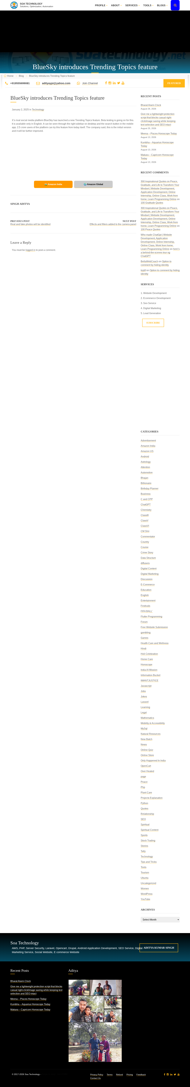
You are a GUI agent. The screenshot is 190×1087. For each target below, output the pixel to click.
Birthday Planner (149, 488)
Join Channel (90, 83)
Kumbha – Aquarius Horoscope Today (30, 1004)
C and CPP (147, 499)
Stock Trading (148, 840)
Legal (144, 712)
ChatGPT (146, 504)
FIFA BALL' (147, 611)
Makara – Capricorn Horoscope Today (30, 1009)
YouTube (145, 899)
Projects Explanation (152, 798)
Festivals (145, 606)
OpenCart (146, 766)
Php (143, 787)
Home (10, 76)
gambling (146, 632)
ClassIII (145, 515)
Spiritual (145, 824)
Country (145, 542)
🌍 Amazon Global (93, 184)
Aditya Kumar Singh (159, 947)
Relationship (147, 814)
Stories (144, 846)
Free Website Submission (154, 627)
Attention (145, 467)
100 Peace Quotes (150, 229)
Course (144, 547)
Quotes (144, 808)
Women (145, 888)
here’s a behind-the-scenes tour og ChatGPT (160, 252)
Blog (21, 76)
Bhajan (144, 478)
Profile (100, 5)
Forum (144, 622)
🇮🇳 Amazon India (53, 184)
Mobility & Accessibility (153, 723)
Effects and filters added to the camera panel (113, 224)
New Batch (146, 739)
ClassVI (145, 526)
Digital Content (148, 568)
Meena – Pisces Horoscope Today (159, 133)
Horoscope (146, 664)
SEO (143, 819)
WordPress (146, 894)
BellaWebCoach (149, 261)
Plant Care (146, 792)
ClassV (144, 520)
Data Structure (148, 558)
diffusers (145, 563)
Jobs (143, 691)
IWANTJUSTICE (149, 680)
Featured (174, 83)
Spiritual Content (149, 830)
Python (144, 803)
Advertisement (148, 440)
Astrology (146, 462)
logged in (30, 250)
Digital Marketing (150, 574)
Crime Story (147, 552)
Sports (144, 835)
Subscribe (153, 322)
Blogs (161, 5)
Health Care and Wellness (154, 643)
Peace (144, 782)
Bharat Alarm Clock (151, 105)
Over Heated (147, 771)
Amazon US (147, 451)
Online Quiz (147, 750)
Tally (143, 851)
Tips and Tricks (149, 862)
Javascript (146, 686)
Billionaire (146, 483)
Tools (147, 5)
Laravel (145, 702)
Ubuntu (144, 878)
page (143, 776)
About (115, 5)
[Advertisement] (95, 31)
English (145, 595)
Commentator (148, 536)
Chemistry (146, 510)
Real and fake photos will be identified (30, 224)
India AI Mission (149, 670)
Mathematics (147, 718)
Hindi (143, 648)
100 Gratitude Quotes (152, 202)
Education (146, 590)
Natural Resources (150, 734)
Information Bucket (150, 675)
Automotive (147, 472)
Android (145, 456)
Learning (145, 707)
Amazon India (148, 446)
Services (131, 5)
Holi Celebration (149, 654)
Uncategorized (148, 883)
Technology (38, 109)
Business (146, 494)
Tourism (145, 872)
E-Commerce (148, 584)
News (144, 744)
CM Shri (145, 531)
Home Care (147, 659)
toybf (143, 270)
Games (144, 638)
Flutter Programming (151, 616)
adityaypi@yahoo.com (56, 83)
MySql (144, 728)
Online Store (147, 755)
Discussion (146, 579)
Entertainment (148, 600)
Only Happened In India (153, 760)
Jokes (144, 696)
